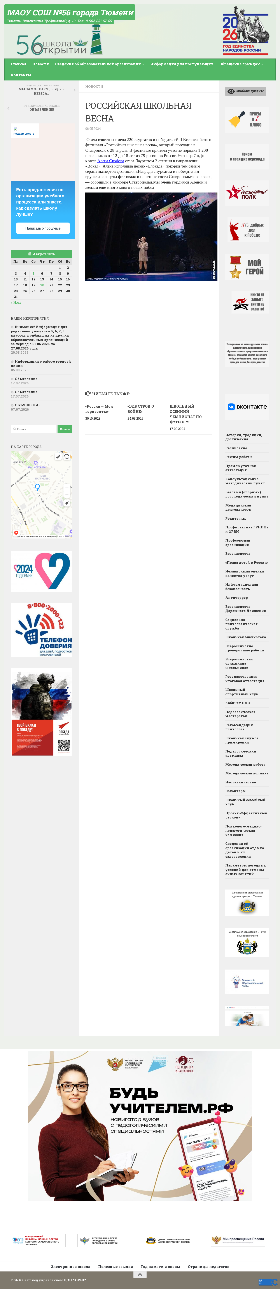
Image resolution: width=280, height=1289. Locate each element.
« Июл (16, 302)
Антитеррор (236, 597)
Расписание (236, 448)
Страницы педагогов (208, 1266)
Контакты (21, 75)
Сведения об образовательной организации (98, 64)
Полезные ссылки (115, 1266)
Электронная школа (70, 1266)
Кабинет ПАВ (237, 703)
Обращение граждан (239, 64)
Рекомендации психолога (239, 727)
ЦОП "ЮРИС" (75, 1280)
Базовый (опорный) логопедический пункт (246, 494)
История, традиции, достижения (243, 437)
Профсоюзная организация (237, 542)
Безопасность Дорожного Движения (245, 608)
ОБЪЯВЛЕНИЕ (27, 405)
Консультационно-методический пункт (245, 481)
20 (42, 285)
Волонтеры (235, 791)
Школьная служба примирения (241, 740)
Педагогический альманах (240, 753)
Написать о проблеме (43, 228)
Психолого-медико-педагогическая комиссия (243, 830)
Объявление (26, 378)
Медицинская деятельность (238, 507)
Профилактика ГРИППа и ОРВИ (246, 529)
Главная (18, 64)
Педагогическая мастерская (240, 714)
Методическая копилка (246, 773)
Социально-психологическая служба (241, 623)
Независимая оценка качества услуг (244, 573)
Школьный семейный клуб (245, 802)
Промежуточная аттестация (240, 468)
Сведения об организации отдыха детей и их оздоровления (244, 850)
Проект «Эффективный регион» (246, 815)
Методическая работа (245, 764)
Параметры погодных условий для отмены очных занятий (245, 869)
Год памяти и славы (160, 1266)
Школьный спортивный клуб (241, 691)
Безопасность (237, 553)
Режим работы (238, 457)
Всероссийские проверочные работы (244, 648)
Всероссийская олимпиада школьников (239, 663)
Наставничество (240, 782)
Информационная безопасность (241, 586)
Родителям (235, 518)
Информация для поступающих (181, 64)
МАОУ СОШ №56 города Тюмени (70, 12)
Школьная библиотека (245, 637)
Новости (40, 64)
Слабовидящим (249, 91)
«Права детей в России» (246, 562)
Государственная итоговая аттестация (244, 678)
